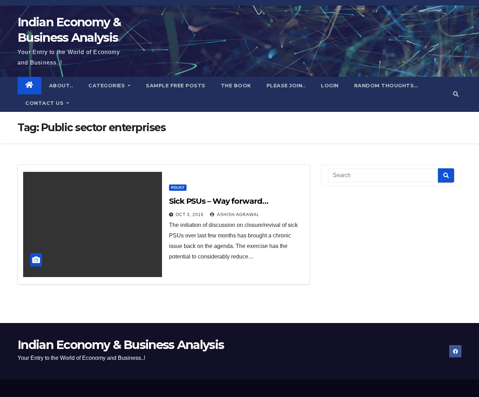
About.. (61, 85)
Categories (107, 85)
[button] (456, 94)
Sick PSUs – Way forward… (218, 201)
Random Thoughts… (386, 85)
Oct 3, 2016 (190, 214)
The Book (236, 85)
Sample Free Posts (175, 85)
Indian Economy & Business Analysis (121, 344)
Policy (177, 187)
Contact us (45, 103)
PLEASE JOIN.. (286, 85)
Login (330, 85)
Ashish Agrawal (237, 214)
